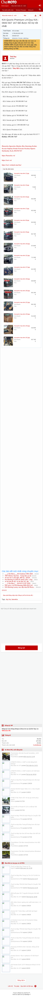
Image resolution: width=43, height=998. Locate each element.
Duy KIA (16, 68)
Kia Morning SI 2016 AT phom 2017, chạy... (19, 579)
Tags (3, 599)
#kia (23, 146)
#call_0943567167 (16, 151)
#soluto (34, 146)
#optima (10, 148)
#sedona (27, 148)
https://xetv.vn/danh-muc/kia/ (11, 165)
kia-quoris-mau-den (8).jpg (21, 220)
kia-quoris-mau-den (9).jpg (21, 232)
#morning (28, 146)
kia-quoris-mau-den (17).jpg (22, 267)
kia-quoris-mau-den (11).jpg (22, 255)
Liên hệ (10, 986)
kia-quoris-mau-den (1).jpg (21, 173)
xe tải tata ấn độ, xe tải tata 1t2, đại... (17, 581)
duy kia (8, 599)
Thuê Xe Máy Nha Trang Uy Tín (20, 866)
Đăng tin (30, 10)
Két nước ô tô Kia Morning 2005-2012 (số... (19, 585)
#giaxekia (12, 146)
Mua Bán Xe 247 (16, 765)
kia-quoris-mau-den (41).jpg (22, 337)
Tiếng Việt (20, 980)
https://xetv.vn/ (7, 160)
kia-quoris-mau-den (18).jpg (22, 279)
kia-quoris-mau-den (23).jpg (22, 314)
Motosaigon (5, 6)
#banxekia (5, 146)
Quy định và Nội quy (27, 986)
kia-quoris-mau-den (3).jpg (21, 185)
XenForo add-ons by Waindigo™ (21, 994)
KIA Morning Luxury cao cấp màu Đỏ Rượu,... (20, 587)
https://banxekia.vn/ (8, 155)
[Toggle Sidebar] (40, 15)
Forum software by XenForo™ (21, 993)
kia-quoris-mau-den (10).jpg (22, 243)
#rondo (15, 148)
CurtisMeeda (37, 745)
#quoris (32, 148)
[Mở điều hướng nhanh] (36, 15)
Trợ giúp (16, 986)
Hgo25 (13, 868)
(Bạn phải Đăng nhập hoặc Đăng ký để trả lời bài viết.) (18, 595)
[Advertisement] (21, 443)
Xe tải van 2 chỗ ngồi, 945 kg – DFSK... (18, 577)
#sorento (21, 148)
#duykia (18, 146)
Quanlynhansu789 (16, 783)
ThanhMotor (14, 756)
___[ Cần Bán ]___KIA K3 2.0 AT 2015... (18, 583)
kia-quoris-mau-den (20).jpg (22, 290)
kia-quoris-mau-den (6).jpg (21, 197)
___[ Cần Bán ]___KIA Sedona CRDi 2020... (19, 574)
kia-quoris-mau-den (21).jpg (22, 302)
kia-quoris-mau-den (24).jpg (22, 325)
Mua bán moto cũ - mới (18, 6)
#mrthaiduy (5, 151)
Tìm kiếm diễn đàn (8, 10)
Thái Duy (13, 56)
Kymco (13, 801)
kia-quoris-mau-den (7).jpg (21, 208)
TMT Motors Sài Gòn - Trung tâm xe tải (18, 576)
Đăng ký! (21, 648)
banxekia (15, 599)
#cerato (4, 148)
